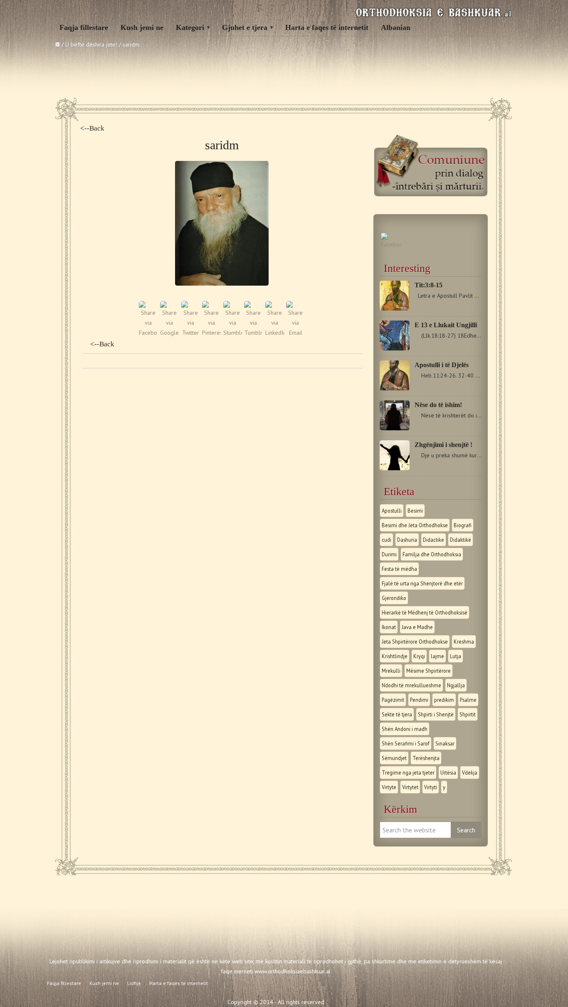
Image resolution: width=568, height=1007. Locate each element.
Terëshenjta (426, 758)
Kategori (190, 27)
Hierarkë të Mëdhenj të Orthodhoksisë (424, 612)
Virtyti (430, 787)
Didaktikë (460, 539)
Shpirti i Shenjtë (436, 714)
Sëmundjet (394, 758)
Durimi (389, 554)
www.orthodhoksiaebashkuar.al (292, 971)
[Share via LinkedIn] (274, 332)
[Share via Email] (295, 332)
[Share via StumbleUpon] (232, 332)
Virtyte (389, 787)
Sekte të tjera (397, 714)
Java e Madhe (417, 627)
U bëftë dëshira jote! (91, 44)
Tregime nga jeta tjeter (408, 772)
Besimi (415, 510)
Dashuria (407, 539)
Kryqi (419, 656)
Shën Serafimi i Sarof (406, 743)
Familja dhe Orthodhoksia (432, 554)
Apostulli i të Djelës (442, 364)
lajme (437, 656)
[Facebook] (391, 244)
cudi (386, 539)
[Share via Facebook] (148, 332)
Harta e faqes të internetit (326, 27)
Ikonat (389, 627)
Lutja (455, 656)
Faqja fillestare (83, 27)
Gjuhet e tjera (244, 27)
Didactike (433, 539)
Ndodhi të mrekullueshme (411, 685)
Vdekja (469, 772)
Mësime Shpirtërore (428, 670)
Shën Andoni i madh (404, 729)
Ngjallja (456, 685)
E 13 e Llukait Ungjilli (446, 324)
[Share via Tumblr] (253, 332)
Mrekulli (391, 670)
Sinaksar (444, 743)
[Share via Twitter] (190, 332)
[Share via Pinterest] (211, 332)
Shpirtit (467, 714)
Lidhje (134, 983)
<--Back (92, 128)
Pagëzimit (393, 699)
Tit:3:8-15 (428, 285)
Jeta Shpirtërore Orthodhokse (415, 641)
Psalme (468, 699)
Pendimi (419, 699)
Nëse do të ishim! (438, 404)
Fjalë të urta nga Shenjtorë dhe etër (422, 583)
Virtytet (410, 787)
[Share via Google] (169, 332)
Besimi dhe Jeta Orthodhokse (415, 525)
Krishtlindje (394, 656)
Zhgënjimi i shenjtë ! (443, 444)
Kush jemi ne (142, 27)
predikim (444, 699)
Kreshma (464, 641)
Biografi (463, 525)
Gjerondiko (394, 598)
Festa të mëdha (399, 568)
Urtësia (448, 772)
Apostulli (392, 510)
